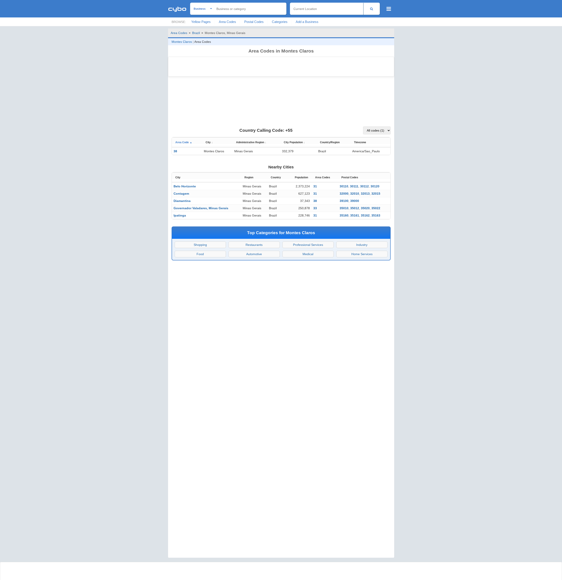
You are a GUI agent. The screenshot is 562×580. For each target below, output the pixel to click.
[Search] (371, 9)
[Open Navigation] (388, 9)
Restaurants (254, 245)
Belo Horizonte (185, 186)
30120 (375, 186)
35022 (375, 208)
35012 (354, 208)
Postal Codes (254, 22)
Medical (308, 254)
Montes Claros (182, 41)
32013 (365, 193)
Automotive (254, 254)
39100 (344, 201)
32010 (354, 193)
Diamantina (182, 201)
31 (315, 186)
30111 (354, 186)
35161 (354, 215)
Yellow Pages (201, 22)
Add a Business (307, 22)
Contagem (181, 193)
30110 (344, 186)
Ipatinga (180, 215)
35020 (365, 208)
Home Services (362, 254)
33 (315, 208)
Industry (361, 245)
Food (200, 254)
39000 (354, 201)
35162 (365, 215)
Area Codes (227, 22)
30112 (364, 186)
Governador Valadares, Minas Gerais (201, 208)
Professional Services (308, 245)
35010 (344, 208)
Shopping (200, 245)
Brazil (196, 33)
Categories (280, 22)
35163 (375, 215)
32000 (344, 193)
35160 (344, 215)
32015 (375, 193)
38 (175, 151)
